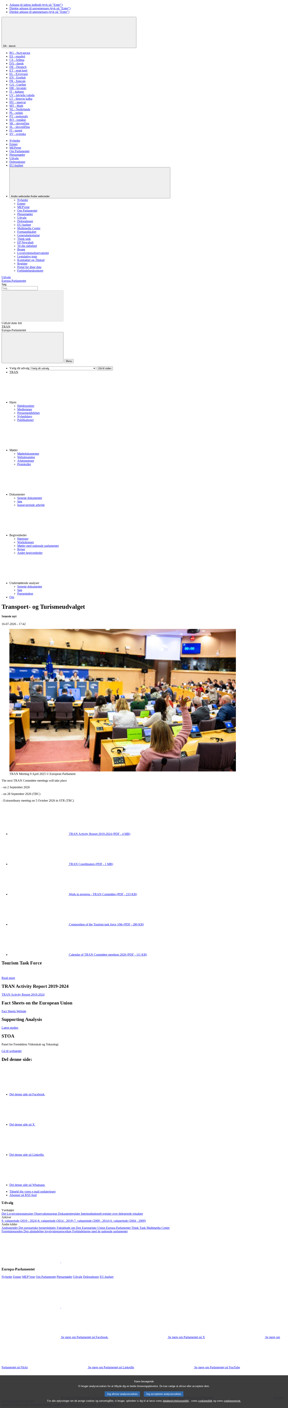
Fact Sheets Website (14, 1011)
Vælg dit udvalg (19, 368)
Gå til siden (104, 368)
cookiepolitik (205, 1400)
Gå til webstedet (12, 1051)
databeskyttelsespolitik (176, 1400)
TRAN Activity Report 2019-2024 (23, 994)
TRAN (6, 326)
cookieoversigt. (232, 1400)
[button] (147, 389)
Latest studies (10, 1027)
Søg (4, 284)
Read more (8, 978)
